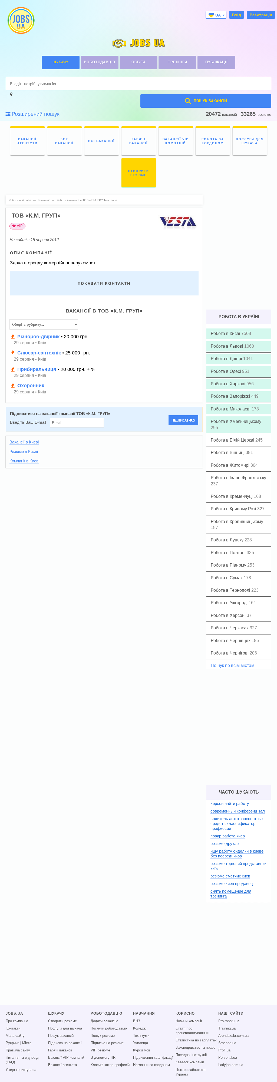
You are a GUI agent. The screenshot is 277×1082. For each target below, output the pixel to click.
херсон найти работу (229, 803)
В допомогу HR (103, 1058)
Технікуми (141, 1036)
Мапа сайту (15, 1036)
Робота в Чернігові (230, 653)
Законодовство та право (195, 1048)
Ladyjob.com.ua (230, 1065)
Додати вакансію (104, 1021)
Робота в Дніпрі (227, 358)
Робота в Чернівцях (231, 640)
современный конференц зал (237, 811)
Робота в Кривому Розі (234, 509)
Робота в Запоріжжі (231, 396)
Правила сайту (18, 1050)
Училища (140, 1043)
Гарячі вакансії (60, 1050)
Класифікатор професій (110, 1065)
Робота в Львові (227, 346)
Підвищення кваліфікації (153, 1058)
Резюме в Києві (23, 451)
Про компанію (17, 1021)
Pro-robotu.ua (228, 1021)
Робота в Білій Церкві (233, 440)
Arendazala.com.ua (233, 1036)
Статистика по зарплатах (196, 1040)
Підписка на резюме (107, 1043)
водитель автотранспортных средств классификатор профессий (237, 823)
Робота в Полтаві (229, 552)
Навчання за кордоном (151, 1065)
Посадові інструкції (191, 1055)
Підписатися (183, 420)
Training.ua (227, 1028)
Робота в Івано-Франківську (238, 477)
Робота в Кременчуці (232, 496)
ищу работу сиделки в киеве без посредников (236, 853)
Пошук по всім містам (232, 665)
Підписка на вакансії (65, 1043)
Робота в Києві (226, 333)
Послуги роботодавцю (109, 1028)
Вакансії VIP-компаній (66, 1058)
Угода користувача (21, 1070)
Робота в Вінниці (228, 452)
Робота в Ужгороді (230, 602)
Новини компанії (189, 1021)
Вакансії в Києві (24, 442)
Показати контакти (104, 283)
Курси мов (141, 1050)
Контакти (13, 1028)
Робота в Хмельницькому (236, 421)
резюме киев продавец (231, 883)
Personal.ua (227, 1058)
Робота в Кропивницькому (237, 521)
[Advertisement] (104, 509)
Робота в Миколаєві (231, 409)
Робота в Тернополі (231, 590)
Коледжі (140, 1028)
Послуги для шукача (65, 1028)
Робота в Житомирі (230, 465)
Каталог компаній (190, 1062)
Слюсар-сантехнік (39, 353)
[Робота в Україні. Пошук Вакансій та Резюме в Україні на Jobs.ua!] (20, 20)
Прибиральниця (36, 369)
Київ (42, 342)
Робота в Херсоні (229, 615)
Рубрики (12, 1043)
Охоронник (30, 385)
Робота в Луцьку (228, 540)
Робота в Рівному (229, 565)
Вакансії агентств (62, 1065)
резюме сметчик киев (230, 876)
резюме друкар (224, 843)
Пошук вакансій (61, 1036)
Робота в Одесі (226, 371)
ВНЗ (136, 1021)
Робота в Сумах (227, 577)
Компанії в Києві (24, 461)
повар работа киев (227, 836)
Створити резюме (62, 1021)
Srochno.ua (227, 1043)
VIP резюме (100, 1050)
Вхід (236, 15)
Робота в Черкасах (230, 628)
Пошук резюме (103, 1036)
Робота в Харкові (228, 384)
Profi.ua (224, 1050)
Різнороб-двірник (38, 336)
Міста (26, 1043)
